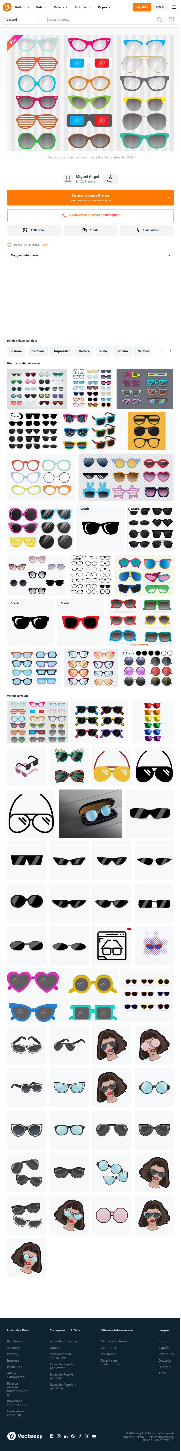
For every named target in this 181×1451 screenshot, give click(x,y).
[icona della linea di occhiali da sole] (111, 943)
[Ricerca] (159, 19)
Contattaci (108, 1345)
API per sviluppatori (16, 1373)
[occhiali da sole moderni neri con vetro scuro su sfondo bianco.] (149, 811)
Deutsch (161, 1358)
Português (163, 1351)
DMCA (54, 1345)
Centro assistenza (114, 1339)
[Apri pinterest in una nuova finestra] (73, 1434)
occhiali (144, 349)
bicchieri (37, 349)
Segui (110, 181)
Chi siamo (108, 1351)
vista (103, 349)
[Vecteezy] (7, 7)
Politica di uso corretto (152, 1437)
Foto (39, 7)
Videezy (12, 1351)
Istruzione (14, 1364)
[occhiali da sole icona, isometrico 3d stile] (26, 764)
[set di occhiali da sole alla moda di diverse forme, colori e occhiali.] (147, 993)
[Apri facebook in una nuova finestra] (51, 1434)
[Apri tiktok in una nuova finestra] (80, 1434)
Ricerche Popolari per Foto (63, 1374)
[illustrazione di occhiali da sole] (26, 1042)
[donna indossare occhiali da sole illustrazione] (111, 1042)
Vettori (20, 7)
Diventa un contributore (110, 1360)
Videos (59, 7)
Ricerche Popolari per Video (63, 1384)
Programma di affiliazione (60, 1353)
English (160, 1339)
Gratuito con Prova (90, 197)
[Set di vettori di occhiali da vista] (41, 475)
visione (16, 349)
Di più (102, 7)
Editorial (81, 7)
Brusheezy (15, 1339)
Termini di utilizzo (129, 1434)
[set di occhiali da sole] (150, 526)
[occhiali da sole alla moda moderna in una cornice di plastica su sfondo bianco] (69, 764)
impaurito (61, 349)
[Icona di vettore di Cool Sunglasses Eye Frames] (100, 526)
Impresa (13, 1358)
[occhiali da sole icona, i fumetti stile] (154, 943)
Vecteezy (13, 1345)
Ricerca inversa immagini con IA (17, 1386)
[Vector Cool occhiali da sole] (40, 526)
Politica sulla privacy (157, 1434)
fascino (122, 349)
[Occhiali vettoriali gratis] (34, 666)
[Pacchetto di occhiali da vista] (91, 666)
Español (161, 1345)
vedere (84, 349)
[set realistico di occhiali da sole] (126, 475)
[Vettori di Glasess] (146, 429)
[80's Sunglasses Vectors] (144, 573)
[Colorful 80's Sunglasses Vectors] (89, 429)
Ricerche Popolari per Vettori (63, 1364)
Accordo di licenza (63, 1339)
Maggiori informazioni (25, 253)
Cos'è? (44, 245)
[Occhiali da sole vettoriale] (36, 573)
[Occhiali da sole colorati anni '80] (140, 620)
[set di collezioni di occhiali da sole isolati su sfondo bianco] (37, 386)
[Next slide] (163, 349)
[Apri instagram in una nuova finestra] (58, 1434)
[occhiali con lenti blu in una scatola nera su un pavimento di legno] (90, 811)
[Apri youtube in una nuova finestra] (94, 1434)
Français (161, 1364)
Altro (158, 1370)
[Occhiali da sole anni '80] (144, 386)
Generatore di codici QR (17, 1411)
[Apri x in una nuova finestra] (87, 1434)
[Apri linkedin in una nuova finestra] (66, 1434)
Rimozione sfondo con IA (17, 1400)
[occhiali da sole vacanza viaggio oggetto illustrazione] (111, 764)
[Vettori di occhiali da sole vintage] (37, 720)
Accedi (160, 7)
